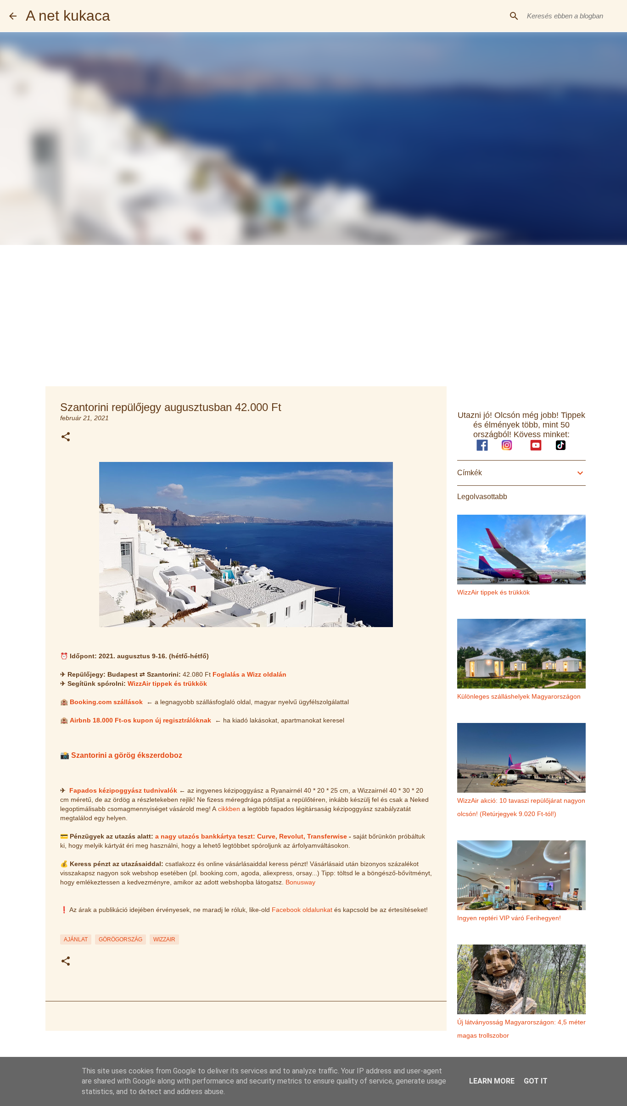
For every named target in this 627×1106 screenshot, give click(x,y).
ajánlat (76, 939)
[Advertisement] (313, 314)
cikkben (229, 808)
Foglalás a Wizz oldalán (249, 674)
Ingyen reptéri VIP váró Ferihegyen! (509, 918)
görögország (120, 939)
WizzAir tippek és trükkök (167, 683)
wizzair (164, 939)
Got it (536, 1081)
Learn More (492, 1081)
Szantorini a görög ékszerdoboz (126, 755)
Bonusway (300, 882)
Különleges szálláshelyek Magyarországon (519, 696)
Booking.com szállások (106, 702)
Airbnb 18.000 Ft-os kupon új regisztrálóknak (140, 720)
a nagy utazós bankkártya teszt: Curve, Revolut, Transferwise (251, 836)
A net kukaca (68, 15)
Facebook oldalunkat (302, 909)
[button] (65, 437)
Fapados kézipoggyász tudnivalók (123, 790)
